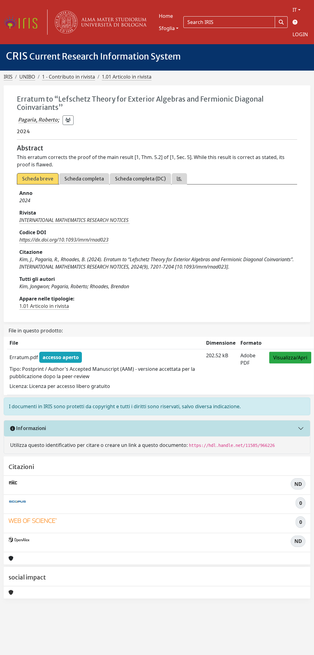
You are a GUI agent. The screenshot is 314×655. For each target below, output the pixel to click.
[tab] (179, 178)
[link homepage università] (99, 22)
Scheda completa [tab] (84, 179)
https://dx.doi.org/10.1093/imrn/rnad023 (64, 239)
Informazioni (30, 428)
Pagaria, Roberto (38, 120)
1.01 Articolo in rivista (126, 76)
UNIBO (27, 76)
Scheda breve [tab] (37, 179)
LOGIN (300, 34)
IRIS (8, 76)
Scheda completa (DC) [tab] (140, 179)
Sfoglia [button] (167, 28)
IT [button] (295, 9)
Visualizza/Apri (290, 357)
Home (166, 16)
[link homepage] (23, 22)
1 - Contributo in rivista (68, 76)
